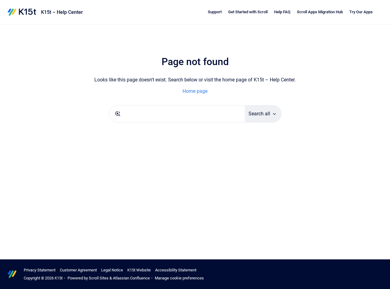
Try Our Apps (361, 12)
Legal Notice (112, 270)
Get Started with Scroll (248, 12)
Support (215, 12)
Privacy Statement (39, 270)
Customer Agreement (78, 270)
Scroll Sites (99, 278)
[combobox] (177, 113)
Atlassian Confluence (131, 278)
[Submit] (118, 114)
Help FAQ (282, 12)
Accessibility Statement (175, 270)
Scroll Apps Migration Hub (320, 12)
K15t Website (139, 270)
